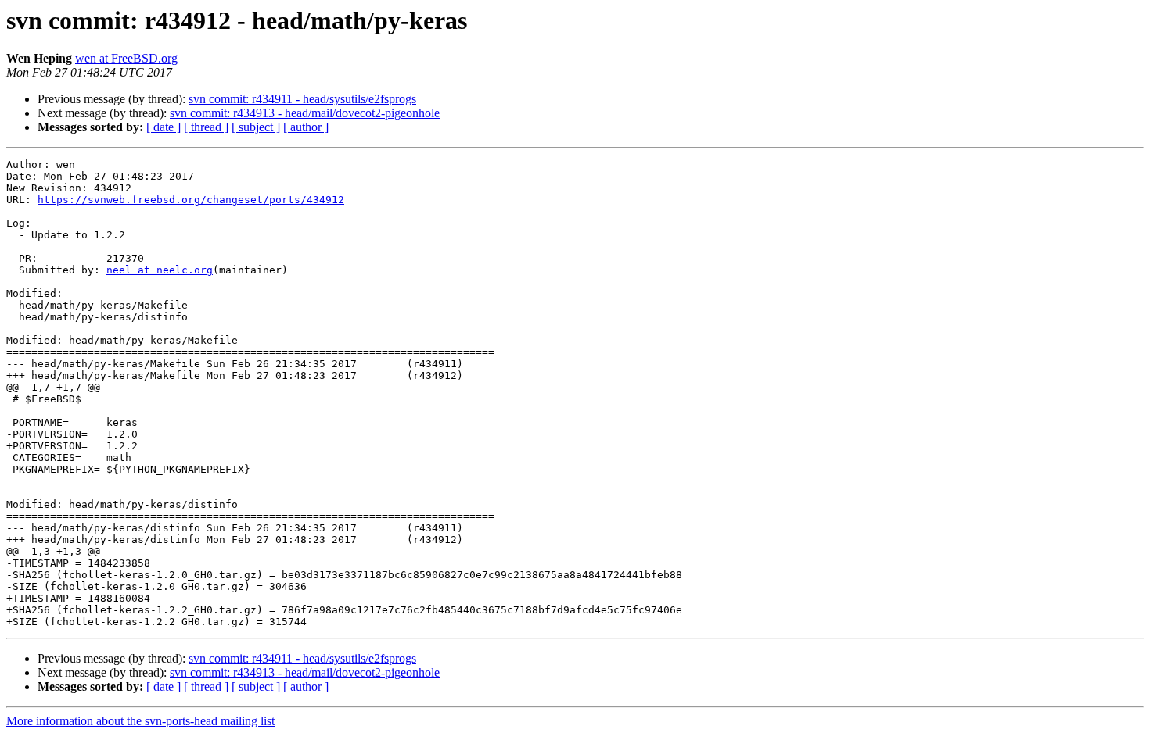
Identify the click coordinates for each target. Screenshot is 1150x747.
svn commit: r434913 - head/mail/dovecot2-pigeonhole (305, 113)
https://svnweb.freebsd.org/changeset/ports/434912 (191, 200)
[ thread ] (206, 127)
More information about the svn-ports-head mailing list (140, 720)
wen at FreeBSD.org (126, 58)
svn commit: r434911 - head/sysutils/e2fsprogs (302, 98)
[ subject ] (256, 127)
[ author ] (306, 127)
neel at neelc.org (159, 270)
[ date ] (163, 127)
